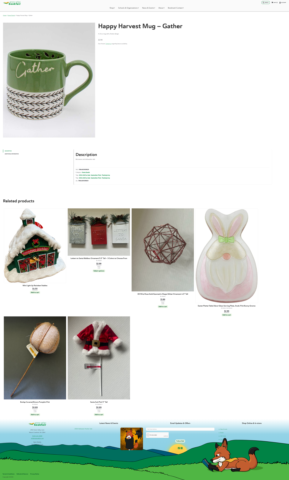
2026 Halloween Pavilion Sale (83, 429)
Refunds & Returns (22, 474)
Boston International (227, 308)
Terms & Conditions (8, 474)
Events (114, 461)
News (109, 461)
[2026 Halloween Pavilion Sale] (131, 439)
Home (4, 15)
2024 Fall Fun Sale (84, 175)
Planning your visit (37, 450)
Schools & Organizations (128, 8)
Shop (112, 8)
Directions (37, 448)
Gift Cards (223, 436)
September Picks (96, 175)
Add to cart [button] (35, 292)
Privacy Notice (34, 474)
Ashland (99, 260)
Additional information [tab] (12, 154)
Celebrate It (99, 404)
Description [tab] (8, 151)
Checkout (223, 443)
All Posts (103, 461)
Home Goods (11, 15)
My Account (223, 446)
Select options (99, 271)
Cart (221, 439)
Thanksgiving (106, 175)
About (160, 8)
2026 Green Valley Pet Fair (82, 454)
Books (222, 432)
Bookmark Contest (175, 8)
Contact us (108, 43)
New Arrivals (223, 429)
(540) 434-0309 (37, 436)
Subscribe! (180, 441)
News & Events (148, 8)
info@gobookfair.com (37, 438)
